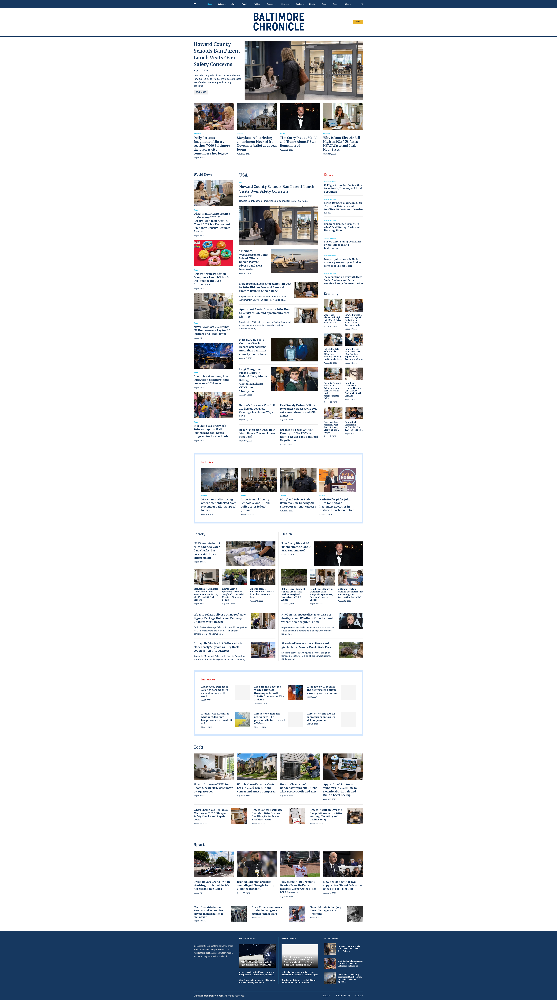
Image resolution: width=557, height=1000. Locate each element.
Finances (285, 4)
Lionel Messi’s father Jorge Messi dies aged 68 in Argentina (326, 910)
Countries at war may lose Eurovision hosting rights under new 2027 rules (211, 380)
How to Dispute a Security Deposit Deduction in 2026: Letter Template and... (353, 320)
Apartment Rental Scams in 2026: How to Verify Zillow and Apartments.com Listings (264, 313)
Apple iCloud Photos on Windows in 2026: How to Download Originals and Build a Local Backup (340, 790)
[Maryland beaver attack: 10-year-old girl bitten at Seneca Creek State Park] (351, 650)
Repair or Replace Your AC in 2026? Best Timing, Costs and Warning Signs (342, 227)
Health (312, 4)
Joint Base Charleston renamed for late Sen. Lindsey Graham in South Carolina (353, 389)
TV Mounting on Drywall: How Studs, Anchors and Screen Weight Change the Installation (343, 280)
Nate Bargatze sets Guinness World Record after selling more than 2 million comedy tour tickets (252, 347)
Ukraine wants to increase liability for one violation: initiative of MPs (299, 981)
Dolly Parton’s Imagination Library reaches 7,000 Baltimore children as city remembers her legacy (212, 145)
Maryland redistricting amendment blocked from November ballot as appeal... (350, 978)
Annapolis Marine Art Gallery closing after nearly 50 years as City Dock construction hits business (219, 647)
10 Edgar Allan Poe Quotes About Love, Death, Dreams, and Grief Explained (343, 188)
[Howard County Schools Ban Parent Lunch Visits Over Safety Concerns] (304, 70)
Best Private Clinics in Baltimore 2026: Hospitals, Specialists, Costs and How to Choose (321, 594)
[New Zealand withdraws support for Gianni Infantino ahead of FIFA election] (343, 873)
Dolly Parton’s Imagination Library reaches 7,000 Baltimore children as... (350, 963)
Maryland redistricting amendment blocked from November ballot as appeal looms (218, 505)
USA (233, 4)
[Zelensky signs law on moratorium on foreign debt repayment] (348, 719)
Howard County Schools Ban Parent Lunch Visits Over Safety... (349, 948)
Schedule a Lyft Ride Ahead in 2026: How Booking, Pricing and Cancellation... (333, 354)
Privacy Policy (343, 995)
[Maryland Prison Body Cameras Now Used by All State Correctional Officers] (298, 490)
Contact (358, 22)
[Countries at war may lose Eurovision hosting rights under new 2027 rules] (213, 366)
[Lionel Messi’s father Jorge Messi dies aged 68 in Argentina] (355, 914)
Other (346, 4)
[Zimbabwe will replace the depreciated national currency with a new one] (348, 692)
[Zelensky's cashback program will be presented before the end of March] (295, 719)
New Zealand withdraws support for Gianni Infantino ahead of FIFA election (342, 885)
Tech (324, 4)
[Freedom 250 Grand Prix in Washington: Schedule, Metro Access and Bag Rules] (214, 873)
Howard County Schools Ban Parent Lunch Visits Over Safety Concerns (276, 188)
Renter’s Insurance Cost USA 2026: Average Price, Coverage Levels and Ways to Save (257, 410)
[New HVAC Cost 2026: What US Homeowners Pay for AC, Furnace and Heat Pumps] (213, 316)
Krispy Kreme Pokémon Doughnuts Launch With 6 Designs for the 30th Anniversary (211, 279)
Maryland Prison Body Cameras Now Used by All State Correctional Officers (298, 503)
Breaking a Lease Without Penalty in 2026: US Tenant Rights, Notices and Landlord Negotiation (299, 435)
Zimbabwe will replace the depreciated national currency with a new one (322, 690)
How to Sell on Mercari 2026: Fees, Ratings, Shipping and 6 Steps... (331, 427)
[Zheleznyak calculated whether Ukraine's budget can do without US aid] (242, 719)
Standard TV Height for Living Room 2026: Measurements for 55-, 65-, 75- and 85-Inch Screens (206, 594)
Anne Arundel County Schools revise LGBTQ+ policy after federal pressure (256, 505)
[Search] (361, 4)
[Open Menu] (195, 4)
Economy (270, 4)
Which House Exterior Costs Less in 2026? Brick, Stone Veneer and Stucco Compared (256, 788)
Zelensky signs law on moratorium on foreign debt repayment (321, 717)
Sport (335, 4)
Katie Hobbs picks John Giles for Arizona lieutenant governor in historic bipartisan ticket (336, 505)
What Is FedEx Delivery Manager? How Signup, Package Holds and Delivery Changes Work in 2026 (220, 618)
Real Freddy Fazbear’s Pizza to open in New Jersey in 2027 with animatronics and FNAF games (298, 410)
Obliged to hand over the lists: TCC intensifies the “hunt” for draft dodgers (300, 973)
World (244, 4)
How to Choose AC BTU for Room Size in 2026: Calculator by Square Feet (213, 788)
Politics (257, 4)
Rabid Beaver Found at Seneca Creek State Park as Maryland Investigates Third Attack (293, 594)
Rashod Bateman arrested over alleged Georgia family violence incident (255, 885)
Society (299, 4)
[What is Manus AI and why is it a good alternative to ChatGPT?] (257, 956)
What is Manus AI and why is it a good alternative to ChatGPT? (257, 963)
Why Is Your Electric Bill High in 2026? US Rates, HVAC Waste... (333, 319)
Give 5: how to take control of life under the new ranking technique (257, 981)
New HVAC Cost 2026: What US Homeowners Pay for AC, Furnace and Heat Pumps (212, 330)
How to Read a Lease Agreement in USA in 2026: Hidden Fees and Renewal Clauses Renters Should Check (265, 287)
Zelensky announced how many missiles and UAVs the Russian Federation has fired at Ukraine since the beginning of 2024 (299, 961)
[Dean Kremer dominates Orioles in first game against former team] (297, 914)
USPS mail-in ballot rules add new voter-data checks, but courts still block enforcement (207, 551)
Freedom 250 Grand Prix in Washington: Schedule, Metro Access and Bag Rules (213, 885)
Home (209, 4)
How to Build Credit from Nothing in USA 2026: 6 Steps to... (354, 426)
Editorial (327, 995)
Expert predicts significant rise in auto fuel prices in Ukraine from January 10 (257, 973)
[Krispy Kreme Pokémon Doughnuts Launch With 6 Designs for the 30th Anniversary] (213, 265)
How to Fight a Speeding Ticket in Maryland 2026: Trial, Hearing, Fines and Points (233, 594)
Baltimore (222, 4)
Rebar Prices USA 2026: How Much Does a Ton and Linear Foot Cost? (257, 433)
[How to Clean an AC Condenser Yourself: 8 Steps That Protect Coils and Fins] (300, 775)
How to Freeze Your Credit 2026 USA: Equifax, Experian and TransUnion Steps (354, 354)
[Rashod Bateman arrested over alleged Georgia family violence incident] (257, 873)
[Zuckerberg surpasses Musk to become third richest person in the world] (242, 692)
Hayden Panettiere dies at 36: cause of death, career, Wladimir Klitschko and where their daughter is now (307, 618)
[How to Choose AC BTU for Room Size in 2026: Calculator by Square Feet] (214, 775)
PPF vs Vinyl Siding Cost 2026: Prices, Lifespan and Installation (342, 245)
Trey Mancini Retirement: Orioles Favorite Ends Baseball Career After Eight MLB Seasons (298, 887)
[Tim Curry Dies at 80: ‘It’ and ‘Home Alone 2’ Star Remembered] (300, 127)
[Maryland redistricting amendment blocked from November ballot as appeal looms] (257, 129)
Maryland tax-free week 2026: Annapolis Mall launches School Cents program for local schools (211, 431)
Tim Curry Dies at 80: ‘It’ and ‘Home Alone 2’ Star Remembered (298, 141)
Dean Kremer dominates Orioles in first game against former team (267, 910)
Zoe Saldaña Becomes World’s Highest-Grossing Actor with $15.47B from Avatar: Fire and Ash (269, 693)
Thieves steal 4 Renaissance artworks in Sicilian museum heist (262, 593)
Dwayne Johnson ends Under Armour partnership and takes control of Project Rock (342, 262)
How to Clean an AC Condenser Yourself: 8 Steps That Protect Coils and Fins (298, 788)
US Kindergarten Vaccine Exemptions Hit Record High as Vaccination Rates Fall (350, 593)
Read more (201, 92)
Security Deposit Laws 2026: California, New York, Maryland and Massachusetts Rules (332, 391)
